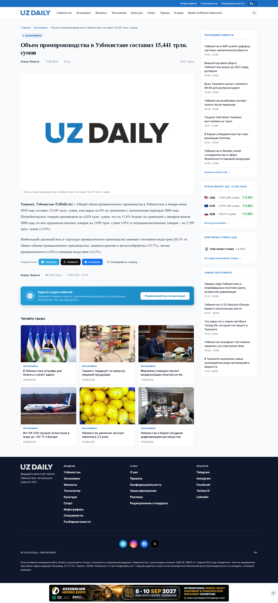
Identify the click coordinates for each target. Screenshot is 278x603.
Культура (137, 12)
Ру (251, 3)
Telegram (51, 261)
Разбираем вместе (232, 3)
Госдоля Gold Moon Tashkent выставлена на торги (223, 119)
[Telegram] (123, 544)
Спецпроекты (209, 3)
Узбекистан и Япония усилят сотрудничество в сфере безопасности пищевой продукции (227, 154)
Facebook (94, 261)
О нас (134, 472)
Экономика (83, 12)
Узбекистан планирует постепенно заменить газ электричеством (227, 343)
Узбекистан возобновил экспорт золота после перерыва (225, 102)
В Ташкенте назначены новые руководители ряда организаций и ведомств (226, 362)
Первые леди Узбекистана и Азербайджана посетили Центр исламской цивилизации (225, 287)
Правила (136, 478)
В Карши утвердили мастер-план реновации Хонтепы (226, 136)
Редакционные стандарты (149, 503)
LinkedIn (202, 497)
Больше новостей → (217, 172)
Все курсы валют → (217, 222)
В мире (178, 12)
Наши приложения (143, 491)
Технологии (119, 12)
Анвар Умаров (30, 61)
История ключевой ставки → (222, 258)
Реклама (136, 497)
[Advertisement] (139, 593)
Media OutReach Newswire (205, 12)
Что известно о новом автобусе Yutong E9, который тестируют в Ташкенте (226, 325)
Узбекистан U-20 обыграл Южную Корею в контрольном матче (226, 306)
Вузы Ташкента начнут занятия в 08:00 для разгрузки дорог (226, 85)
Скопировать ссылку (123, 261)
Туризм (165, 12)
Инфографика (188, 3)
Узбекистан (64, 12)
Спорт (151, 12)
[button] (254, 13)
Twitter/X (72, 261)
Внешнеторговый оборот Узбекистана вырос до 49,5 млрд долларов (226, 67)
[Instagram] (133, 544)
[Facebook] (144, 544)
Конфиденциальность (146, 484)
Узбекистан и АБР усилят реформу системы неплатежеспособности (227, 48)
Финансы (101, 12)
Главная (25, 27)
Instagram (203, 478)
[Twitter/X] (155, 544)
